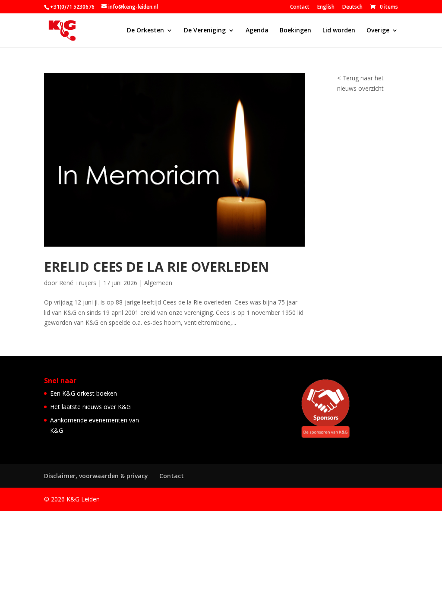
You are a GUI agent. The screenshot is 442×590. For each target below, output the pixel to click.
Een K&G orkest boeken (83, 393)
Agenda (257, 30)
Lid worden (338, 30)
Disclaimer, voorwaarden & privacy (96, 476)
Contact (299, 7)
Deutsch (352, 7)
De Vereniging (205, 30)
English (326, 7)
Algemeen (158, 283)
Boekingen (295, 30)
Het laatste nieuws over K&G (90, 407)
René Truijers (77, 283)
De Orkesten (145, 30)
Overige (377, 30)
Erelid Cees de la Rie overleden (156, 267)
